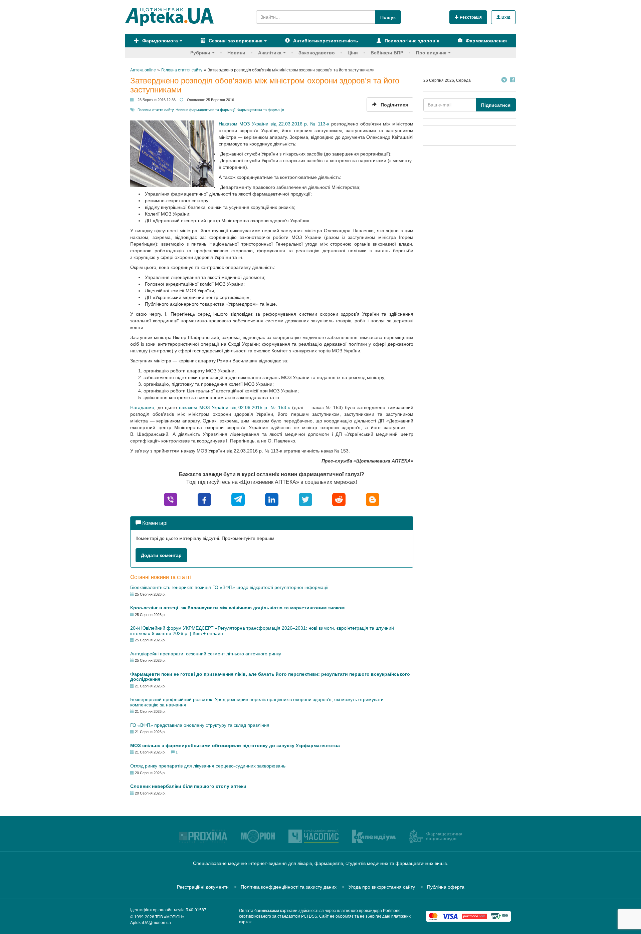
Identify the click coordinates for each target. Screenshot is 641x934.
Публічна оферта (445, 887)
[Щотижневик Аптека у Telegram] (504, 80)
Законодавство (316, 52)
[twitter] (305, 499)
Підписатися (495, 105)
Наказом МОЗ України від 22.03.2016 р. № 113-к (274, 123)
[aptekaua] (372, 499)
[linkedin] (271, 499)
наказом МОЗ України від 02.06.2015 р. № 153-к (234, 407)
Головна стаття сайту (156, 110)
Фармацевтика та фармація (260, 110)
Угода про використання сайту (382, 887)
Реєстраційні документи (203, 887)
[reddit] (339, 499)
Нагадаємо (142, 407)
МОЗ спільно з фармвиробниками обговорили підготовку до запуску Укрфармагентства (235, 745)
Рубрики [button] (200, 52)
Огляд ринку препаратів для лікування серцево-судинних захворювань (207, 765)
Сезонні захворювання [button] (234, 40)
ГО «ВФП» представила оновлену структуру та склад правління (199, 725)
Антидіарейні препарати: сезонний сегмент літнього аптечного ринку (205, 653)
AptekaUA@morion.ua (150, 922)
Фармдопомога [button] (159, 40)
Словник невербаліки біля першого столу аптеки (188, 786)
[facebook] (204, 499)
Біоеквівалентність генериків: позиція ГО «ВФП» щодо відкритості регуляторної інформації (229, 587)
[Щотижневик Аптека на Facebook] (512, 80)
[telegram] (238, 499)
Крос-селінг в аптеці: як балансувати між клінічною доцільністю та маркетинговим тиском (237, 607)
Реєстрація (470, 17)
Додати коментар (161, 555)
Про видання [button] (431, 52)
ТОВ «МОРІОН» (170, 917)
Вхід (505, 17)
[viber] (170, 499)
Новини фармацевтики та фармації (205, 110)
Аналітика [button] (269, 52)
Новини (236, 52)
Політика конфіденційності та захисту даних (289, 887)
